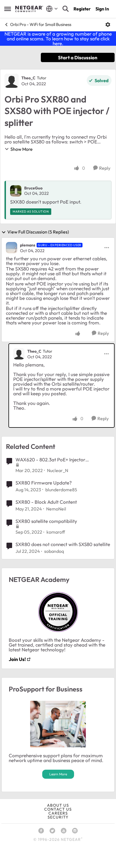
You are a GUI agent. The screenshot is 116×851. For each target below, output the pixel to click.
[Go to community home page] (29, 9)
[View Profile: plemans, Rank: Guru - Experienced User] (11, 247)
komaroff (55, 532)
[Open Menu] (108, 25)
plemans (27, 245)
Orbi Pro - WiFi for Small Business (40, 24)
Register (82, 9)
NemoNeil (56, 509)
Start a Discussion (77, 57)
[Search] (65, 8)
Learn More (58, 774)
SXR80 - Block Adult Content (46, 502)
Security (58, 817)
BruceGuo (33, 188)
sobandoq (54, 551)
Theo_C (28, 78)
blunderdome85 (61, 489)
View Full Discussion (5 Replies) (38, 232)
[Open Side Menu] (7, 9)
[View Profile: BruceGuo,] (15, 191)
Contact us (58, 809)
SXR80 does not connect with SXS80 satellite (62, 544)
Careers (58, 813)
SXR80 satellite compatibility (46, 521)
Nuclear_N (57, 470)
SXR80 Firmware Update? (43, 483)
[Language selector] (52, 8)
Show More (21, 149)
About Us (58, 805)
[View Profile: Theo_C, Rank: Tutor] (12, 81)
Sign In (102, 9)
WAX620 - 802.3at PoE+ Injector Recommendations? (50, 460)
